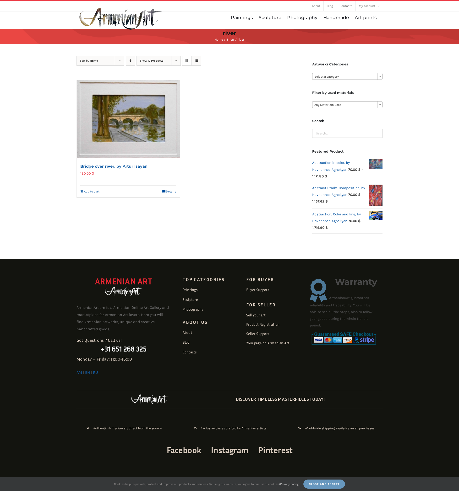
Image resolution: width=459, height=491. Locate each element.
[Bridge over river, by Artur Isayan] (128, 119)
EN (87, 372)
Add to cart (91, 191)
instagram (230, 450)
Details (171, 191)
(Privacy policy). (289, 484)
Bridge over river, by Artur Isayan (114, 166)
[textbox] (347, 76)
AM (79, 372)
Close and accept (324, 484)
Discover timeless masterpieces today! (280, 399)
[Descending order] (130, 61)
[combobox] (347, 76)
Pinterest (275, 450)
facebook (184, 450)
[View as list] (196, 60)
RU (95, 372)
